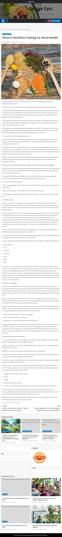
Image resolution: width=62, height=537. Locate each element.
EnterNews (37, 535)
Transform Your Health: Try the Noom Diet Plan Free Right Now (30, 436)
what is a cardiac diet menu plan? (12, 402)
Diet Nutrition (7, 34)
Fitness (5, 494)
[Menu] (6, 21)
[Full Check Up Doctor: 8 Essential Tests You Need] (16, 487)
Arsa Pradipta (6, 42)
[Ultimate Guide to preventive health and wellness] (46, 514)
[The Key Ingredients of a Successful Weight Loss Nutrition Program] (51, 426)
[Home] (3, 21)
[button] (6, 21)
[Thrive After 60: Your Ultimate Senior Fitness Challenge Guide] (46, 487)
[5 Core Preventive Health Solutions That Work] (16, 514)
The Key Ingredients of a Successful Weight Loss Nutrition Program (50, 436)
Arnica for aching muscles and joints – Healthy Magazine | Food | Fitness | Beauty (14, 408)
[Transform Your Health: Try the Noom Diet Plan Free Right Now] (31, 426)
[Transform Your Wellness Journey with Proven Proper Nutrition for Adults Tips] (10, 426)
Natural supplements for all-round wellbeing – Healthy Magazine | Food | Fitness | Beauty (47, 408)
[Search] (46, 20)
